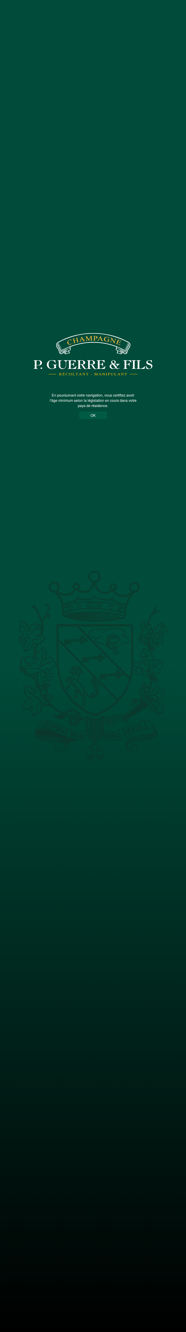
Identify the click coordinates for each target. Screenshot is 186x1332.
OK (93, 415)
